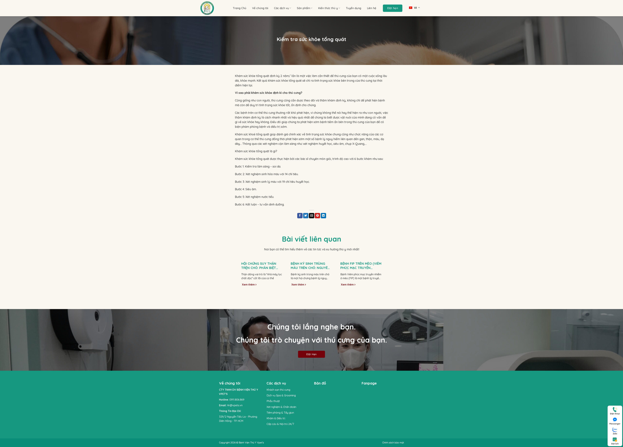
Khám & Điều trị (276, 418)
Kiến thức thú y (328, 8)
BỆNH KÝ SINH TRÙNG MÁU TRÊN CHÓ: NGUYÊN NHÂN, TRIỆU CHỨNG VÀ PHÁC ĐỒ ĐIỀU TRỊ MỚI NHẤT (310, 265)
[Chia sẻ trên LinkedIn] (323, 215)
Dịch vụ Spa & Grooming (281, 395)
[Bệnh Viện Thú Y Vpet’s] (214, 8)
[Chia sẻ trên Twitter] (305, 215)
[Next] (384, 276)
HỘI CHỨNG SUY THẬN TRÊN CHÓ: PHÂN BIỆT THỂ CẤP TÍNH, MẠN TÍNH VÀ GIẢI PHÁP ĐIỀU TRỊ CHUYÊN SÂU (261, 265)
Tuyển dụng (353, 8)
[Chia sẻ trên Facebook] (300, 215)
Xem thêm (248, 284)
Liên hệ (371, 8)
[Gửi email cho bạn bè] (311, 215)
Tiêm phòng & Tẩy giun (280, 412)
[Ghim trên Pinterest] (317, 215)
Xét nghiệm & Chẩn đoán (281, 407)
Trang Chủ (239, 8)
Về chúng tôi (260, 8)
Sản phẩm (303, 8)
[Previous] (239, 276)
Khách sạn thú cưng (278, 389)
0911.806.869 (236, 399)
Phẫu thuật (273, 401)
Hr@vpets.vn (235, 405)
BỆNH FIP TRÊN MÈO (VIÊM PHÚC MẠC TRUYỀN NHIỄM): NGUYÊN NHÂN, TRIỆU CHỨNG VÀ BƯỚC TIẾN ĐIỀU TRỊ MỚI (360, 265)
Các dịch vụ (281, 8)
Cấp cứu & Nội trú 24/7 (280, 424)
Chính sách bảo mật (393, 442)
